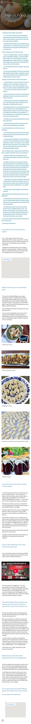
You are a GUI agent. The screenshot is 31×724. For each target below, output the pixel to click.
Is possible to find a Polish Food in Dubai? (12, 32)
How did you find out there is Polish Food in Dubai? (14, 79)
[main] (15, 15)
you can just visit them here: (9, 223)
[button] (2, 2)
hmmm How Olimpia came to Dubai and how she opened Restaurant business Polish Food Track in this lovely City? (16, 157)
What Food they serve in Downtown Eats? (12, 52)
